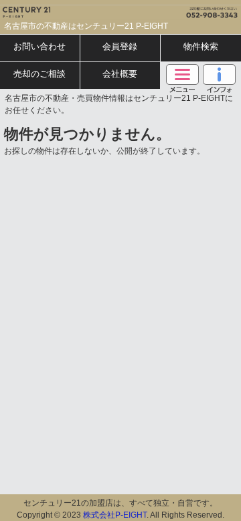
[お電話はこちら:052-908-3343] (181, 9)
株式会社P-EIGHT (115, 515)
